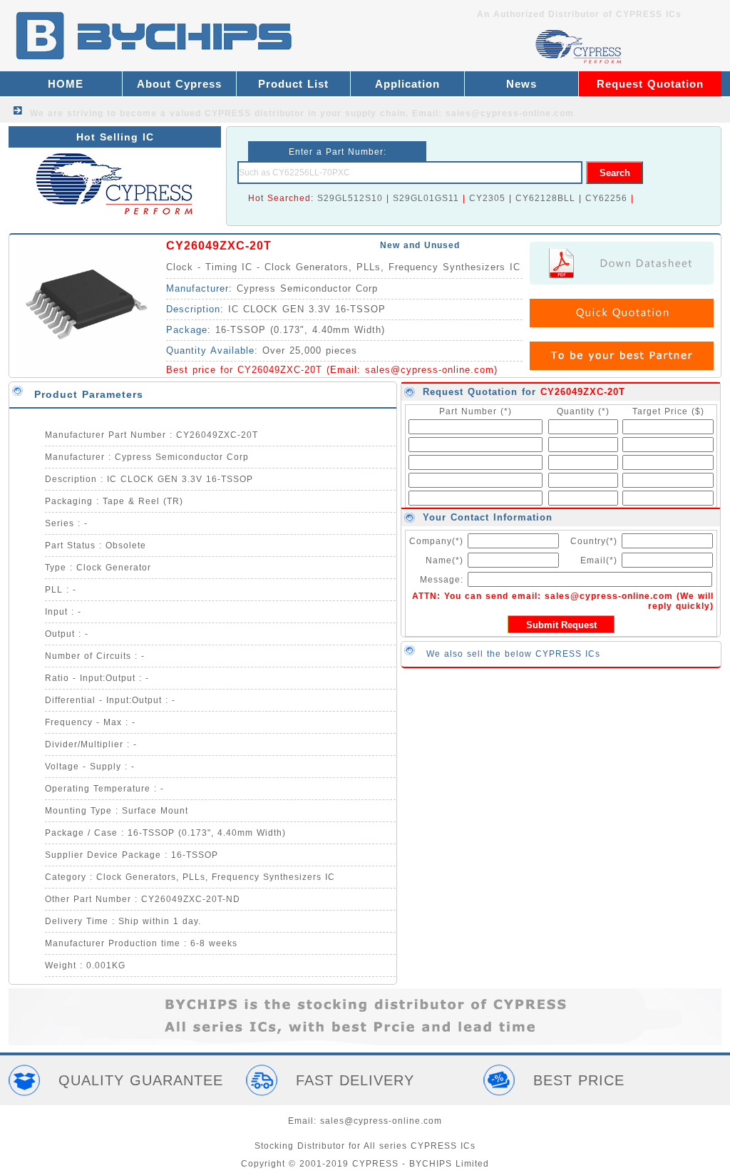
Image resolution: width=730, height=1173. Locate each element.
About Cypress (179, 84)
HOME (65, 84)
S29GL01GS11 (426, 198)
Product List (293, 84)
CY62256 (606, 198)
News (521, 84)
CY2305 (487, 198)
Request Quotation (650, 84)
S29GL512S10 (350, 198)
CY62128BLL (545, 198)
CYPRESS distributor (254, 113)
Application (407, 84)
